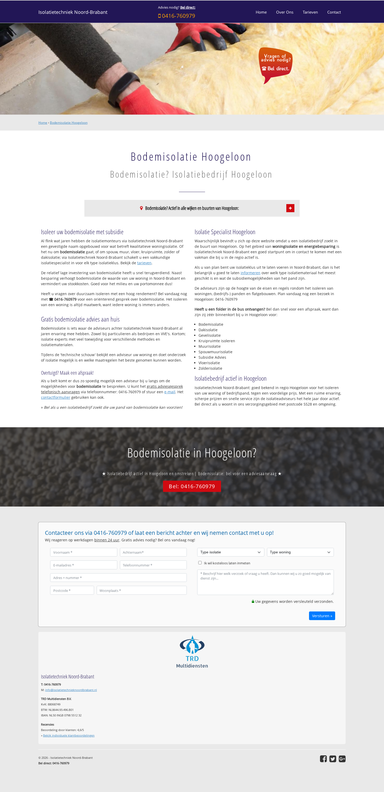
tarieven (144, 262)
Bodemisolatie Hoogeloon (69, 122)
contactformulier (55, 397)
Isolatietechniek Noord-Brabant (72, 12)
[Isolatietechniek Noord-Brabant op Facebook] (323, 759)
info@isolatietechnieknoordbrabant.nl (71, 690)
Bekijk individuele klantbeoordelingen (69, 735)
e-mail (169, 391)
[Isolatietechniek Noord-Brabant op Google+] (342, 759)
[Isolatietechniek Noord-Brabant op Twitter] (332, 759)
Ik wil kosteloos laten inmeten (227, 563)
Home (42, 122)
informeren (250, 272)
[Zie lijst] (290, 208)
